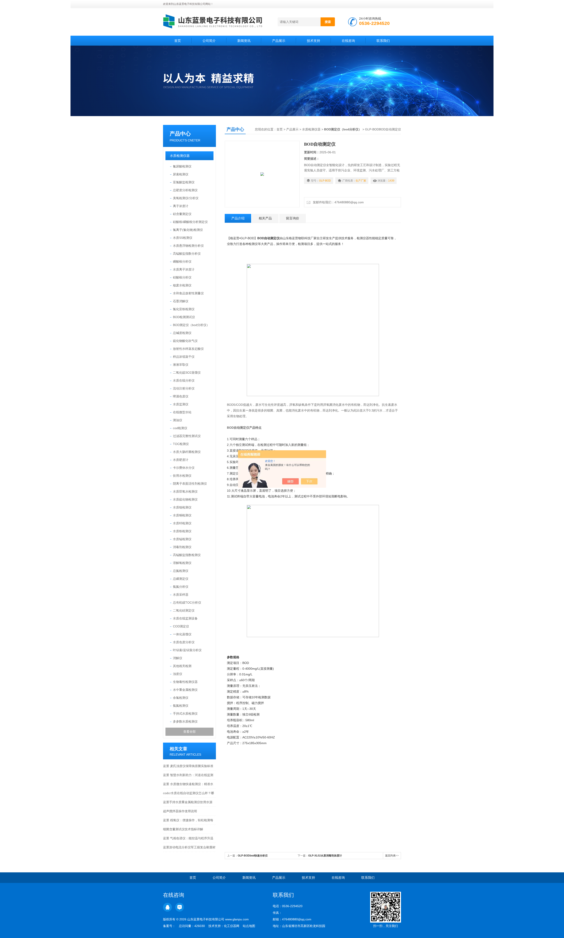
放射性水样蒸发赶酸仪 (188, 348)
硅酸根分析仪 (182, 277)
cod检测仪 (180, 428)
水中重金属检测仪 (185, 689)
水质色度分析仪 (184, 642)
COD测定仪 (181, 626)
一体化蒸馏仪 (182, 634)
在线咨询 (348, 41)
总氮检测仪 (180, 571)
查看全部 (189, 731)
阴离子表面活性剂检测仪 (190, 483)
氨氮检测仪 (180, 705)
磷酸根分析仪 (182, 261)
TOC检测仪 (181, 444)
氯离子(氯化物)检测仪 (188, 230)
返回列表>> (392, 855)
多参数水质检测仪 (185, 721)
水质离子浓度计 (184, 269)
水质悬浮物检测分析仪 (188, 245)
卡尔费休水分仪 (184, 467)
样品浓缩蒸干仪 (184, 356)
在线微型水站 (182, 412)
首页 (177, 41)
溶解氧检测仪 (182, 563)
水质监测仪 (180, 404)
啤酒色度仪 (180, 396)
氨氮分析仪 (180, 586)
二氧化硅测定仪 (184, 610)
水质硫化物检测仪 (185, 499)
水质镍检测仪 (182, 507)
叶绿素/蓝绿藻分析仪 (187, 650)
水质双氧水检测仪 (185, 491)
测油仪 (177, 420)
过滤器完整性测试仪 (187, 436)
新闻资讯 (243, 41)
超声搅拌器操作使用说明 (180, 811)
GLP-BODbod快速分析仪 (253, 855)
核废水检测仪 (182, 285)
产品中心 (180, 134)
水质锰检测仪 (182, 539)
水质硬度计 (180, 460)
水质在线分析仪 (184, 380)
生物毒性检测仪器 (185, 682)
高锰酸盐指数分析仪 (187, 253)
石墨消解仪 (180, 301)
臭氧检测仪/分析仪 (186, 198)
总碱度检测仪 (182, 333)
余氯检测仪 (180, 697)
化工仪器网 (231, 926)
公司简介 (209, 41)
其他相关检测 (182, 666)
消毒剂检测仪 (182, 547)
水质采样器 (180, 594)
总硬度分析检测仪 (185, 190)
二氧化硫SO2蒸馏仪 (187, 372)
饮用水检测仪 (182, 475)
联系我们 (383, 41)
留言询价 (292, 218)
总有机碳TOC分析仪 (187, 602)
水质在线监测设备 (185, 618)
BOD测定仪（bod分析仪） (191, 325)
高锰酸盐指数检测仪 (187, 555)
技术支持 (313, 41)
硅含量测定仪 (182, 214)
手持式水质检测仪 (185, 713)
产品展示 (278, 41)
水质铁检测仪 (182, 531)
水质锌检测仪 (182, 523)
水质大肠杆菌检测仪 (187, 452)
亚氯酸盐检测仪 (184, 182)
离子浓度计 (180, 206)
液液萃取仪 (180, 364)
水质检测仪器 (180, 156)
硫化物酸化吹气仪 (185, 341)
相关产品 (265, 218)
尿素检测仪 (180, 174)
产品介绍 (238, 218)
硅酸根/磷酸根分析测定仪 (190, 222)
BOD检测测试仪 (184, 317)
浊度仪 (177, 674)
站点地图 (249, 926)
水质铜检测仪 (182, 515)
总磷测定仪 (180, 578)
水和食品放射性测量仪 (188, 293)
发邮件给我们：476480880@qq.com (337, 202)
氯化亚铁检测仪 (184, 309)
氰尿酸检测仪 (182, 166)
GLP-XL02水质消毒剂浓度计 (325, 855)
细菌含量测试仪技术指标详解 (183, 829)
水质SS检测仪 (182, 237)
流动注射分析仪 (184, 388)
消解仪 (177, 658)
